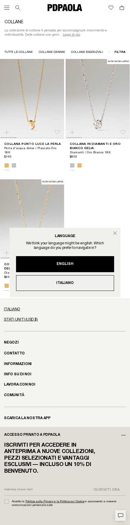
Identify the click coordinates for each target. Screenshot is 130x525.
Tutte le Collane (19, 52)
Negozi (11, 342)
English (65, 264)
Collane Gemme (52, 52)
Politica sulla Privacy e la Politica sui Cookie (55, 501)
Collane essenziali (87, 52)
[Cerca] (17, 7)
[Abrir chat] (120, 515)
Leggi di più (71, 34)
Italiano (64, 283)
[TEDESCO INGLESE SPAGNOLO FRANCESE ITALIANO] (65, 309)
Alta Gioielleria (118, 61)
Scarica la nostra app (27, 418)
